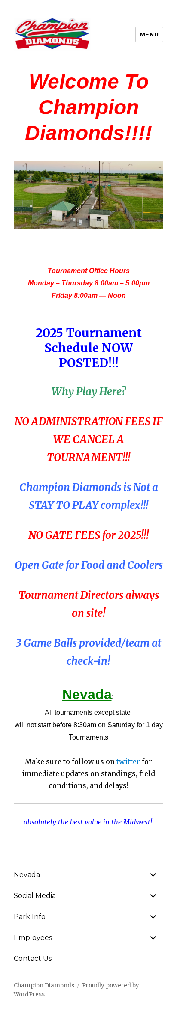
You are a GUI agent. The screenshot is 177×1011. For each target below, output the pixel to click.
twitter (128, 761)
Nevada (27, 875)
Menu (149, 34)
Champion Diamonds (44, 985)
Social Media (35, 896)
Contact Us (33, 959)
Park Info (30, 917)
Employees (33, 938)
